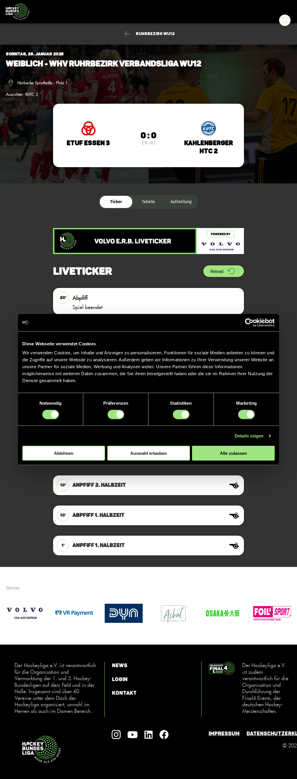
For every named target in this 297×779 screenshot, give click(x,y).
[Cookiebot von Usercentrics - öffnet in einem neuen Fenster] (249, 322)
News (119, 665)
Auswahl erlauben (148, 453)
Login (120, 679)
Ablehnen (63, 453)
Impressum (224, 733)
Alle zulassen (233, 453)
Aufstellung (181, 201)
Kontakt (124, 693)
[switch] (116, 414)
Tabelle (148, 201)
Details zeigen (249, 435)
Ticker (116, 201)
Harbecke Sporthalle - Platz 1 (42, 82)
